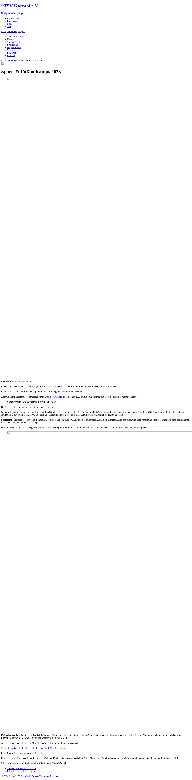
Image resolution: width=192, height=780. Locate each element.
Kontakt (11, 55)
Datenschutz (13, 18)
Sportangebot (13, 42)
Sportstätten (12, 44)
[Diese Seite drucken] (2, 64)
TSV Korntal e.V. (15, 36)
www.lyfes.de (58, 396)
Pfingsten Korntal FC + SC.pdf (22, 771)
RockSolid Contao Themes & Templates (40, 776)
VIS (9, 26)
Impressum (12, 21)
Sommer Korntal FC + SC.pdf (21, 768)
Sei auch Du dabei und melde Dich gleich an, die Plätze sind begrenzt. (34, 748)
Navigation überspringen (13, 13)
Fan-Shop (11, 53)
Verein (10, 50)
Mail (9, 23)
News (10, 39)
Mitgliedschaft (14, 47)
